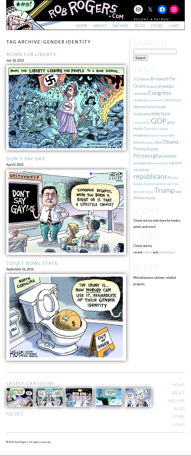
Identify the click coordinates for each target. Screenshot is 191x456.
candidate (140, 94)
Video (146, 235)
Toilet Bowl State (32, 263)
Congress (159, 92)
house (164, 128)
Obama (170, 142)
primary (156, 163)
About (100, 26)
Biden (146, 79)
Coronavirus (156, 100)
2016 (137, 79)
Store (157, 26)
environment (141, 122)
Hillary (155, 128)
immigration (142, 135)
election (160, 113)
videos (147, 252)
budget (150, 86)
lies (171, 135)
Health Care (141, 129)
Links (174, 26)
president (168, 156)
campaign (165, 86)
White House (144, 198)
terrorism (147, 192)
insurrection (160, 135)
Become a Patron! (152, 19)
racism (175, 162)
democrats (143, 106)
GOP (159, 120)
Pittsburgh (145, 155)
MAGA (138, 142)
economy (141, 113)
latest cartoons (30, 383)
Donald (160, 107)
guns (171, 122)
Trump (164, 190)
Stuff (146, 267)
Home (81, 26)
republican (141, 170)
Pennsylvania (145, 148)
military (149, 142)
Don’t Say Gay (25, 158)
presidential (142, 163)
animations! (167, 252)
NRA (158, 142)
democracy (173, 100)
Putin (165, 163)
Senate (138, 184)
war (178, 191)
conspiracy (140, 100)
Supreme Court (163, 183)
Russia (173, 177)
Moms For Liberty (31, 54)
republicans (150, 176)
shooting (148, 183)
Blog (140, 26)
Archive (121, 26)
